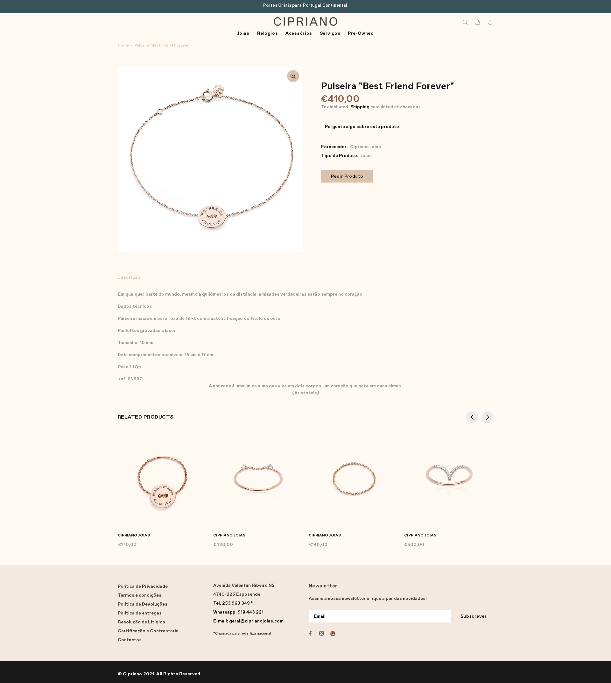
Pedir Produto (347, 176)
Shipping (359, 107)
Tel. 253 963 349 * (233, 603)
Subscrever (473, 616)
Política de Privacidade (143, 586)
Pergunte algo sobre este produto (362, 127)
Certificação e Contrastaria (148, 631)
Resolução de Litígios (141, 622)
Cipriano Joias (365, 147)
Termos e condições (139, 595)
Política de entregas (140, 613)
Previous (472, 417)
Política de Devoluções (142, 604)
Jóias (366, 156)
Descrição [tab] (129, 277)
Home (123, 45)
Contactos (130, 640)
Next (487, 417)
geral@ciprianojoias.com (248, 621)
